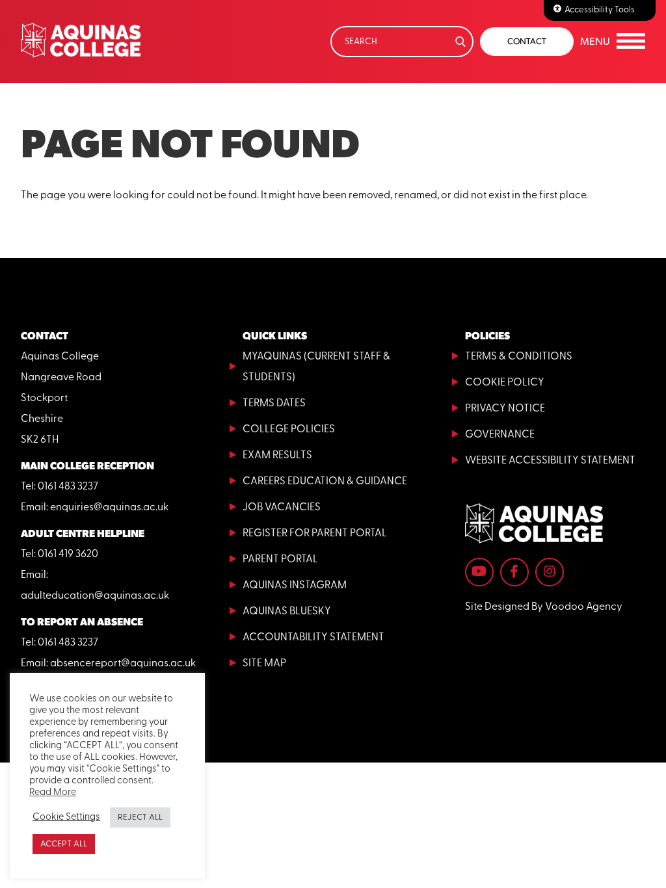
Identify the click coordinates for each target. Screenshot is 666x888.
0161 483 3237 (68, 487)
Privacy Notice (505, 409)
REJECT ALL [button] (140, 817)
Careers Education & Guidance (325, 482)
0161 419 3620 (68, 554)
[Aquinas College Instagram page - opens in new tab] (549, 572)
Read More (52, 793)
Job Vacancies (282, 508)
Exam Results (277, 456)
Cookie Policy (504, 383)
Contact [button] (526, 41)
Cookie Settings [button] (66, 817)
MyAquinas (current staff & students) (316, 367)
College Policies (289, 429)
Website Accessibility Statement (550, 461)
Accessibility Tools (600, 10)
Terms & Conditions (518, 357)
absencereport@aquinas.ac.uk (123, 664)
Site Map (264, 664)
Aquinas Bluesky (287, 612)
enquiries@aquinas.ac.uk (109, 508)
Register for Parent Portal (315, 534)
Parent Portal (280, 560)
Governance (500, 435)
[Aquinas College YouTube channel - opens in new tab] (479, 572)
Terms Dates (274, 403)
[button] (612, 41)
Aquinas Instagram (295, 586)
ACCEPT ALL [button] (63, 844)
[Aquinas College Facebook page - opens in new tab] (514, 572)
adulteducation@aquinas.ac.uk (95, 596)
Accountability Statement (313, 638)
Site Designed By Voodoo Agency (543, 607)
